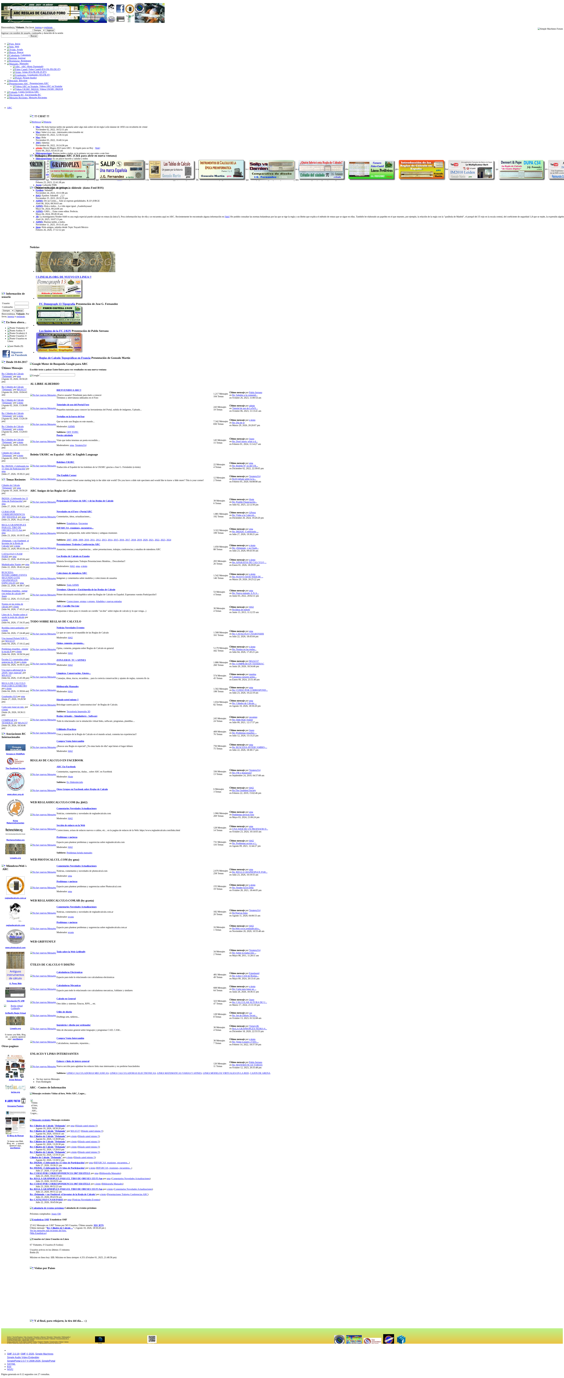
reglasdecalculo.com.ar (15, 898)
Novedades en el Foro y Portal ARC (74, 511)
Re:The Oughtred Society (244, 790)
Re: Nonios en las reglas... (244, 649)
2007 (69, 540)
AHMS (39, 201)
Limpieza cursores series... (244, 677)
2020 (145, 540)
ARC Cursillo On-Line (68, 606)
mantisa (252, 674)
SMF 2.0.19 (13, 1354)
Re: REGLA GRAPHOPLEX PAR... (249, 872)
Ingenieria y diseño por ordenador (74, 1025)
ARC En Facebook (66, 766)
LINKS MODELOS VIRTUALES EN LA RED (226, 1073)
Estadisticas (72, 523)
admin (39, 148)
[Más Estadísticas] (38, 1233)
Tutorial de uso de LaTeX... (245, 408)
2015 (116, 540)
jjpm (38, 227)
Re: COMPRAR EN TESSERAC (248, 663)
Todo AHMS (73, 585)
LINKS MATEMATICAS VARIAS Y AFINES (179, 1073)
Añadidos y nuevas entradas (109, 601)
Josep (4, 596)
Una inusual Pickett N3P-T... (15, 638)
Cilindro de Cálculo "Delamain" (11, 454)
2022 (157, 540)
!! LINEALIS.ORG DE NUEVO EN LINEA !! (63, 276)
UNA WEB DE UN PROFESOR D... (250, 829)
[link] (97, 148)
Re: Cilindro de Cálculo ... (244, 703)
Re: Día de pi (238, 422)
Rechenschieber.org (15, 840)
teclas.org (15, 1092)
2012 (98, 540)
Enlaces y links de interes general (73, 1061)
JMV (38, 142)
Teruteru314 (80, 445)
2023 (163, 540)
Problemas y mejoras (67, 837)
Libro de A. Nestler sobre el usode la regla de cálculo (14, 615)
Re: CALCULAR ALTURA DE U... (249, 1002)
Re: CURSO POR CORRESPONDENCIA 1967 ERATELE (60, 1173)
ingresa (38, 27)
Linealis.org (15, 858)
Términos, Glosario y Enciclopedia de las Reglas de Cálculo (86, 589)
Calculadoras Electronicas (70, 972)
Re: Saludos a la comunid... (245, 395)
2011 (92, 540)
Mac (38, 127)
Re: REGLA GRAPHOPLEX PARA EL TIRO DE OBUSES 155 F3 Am (66, 1178)
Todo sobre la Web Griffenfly (71, 951)
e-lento (20, 402)
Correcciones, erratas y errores (81, 601)
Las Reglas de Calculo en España (73, 556)
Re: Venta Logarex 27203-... (245, 1042)
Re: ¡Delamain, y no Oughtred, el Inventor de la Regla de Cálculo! (62, 1194)
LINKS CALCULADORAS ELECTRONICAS (133, 1073)
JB (37, 216)
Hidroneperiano (44, 153)
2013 (104, 540)
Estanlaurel (254, 973)
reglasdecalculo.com (15, 925)
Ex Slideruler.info (75, 782)
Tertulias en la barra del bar (71, 416)
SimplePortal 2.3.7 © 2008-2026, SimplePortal (31, 1361)
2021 (151, 540)
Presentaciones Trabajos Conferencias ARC (78, 544)
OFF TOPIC (73, 432)
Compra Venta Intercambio (70, 741)
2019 (139, 540)
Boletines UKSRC (65, 462)
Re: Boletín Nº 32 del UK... (245, 466)
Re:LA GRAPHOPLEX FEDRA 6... (249, 1028)
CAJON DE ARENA (260, 1073)
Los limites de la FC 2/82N (55, 330)
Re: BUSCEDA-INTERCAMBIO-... (249, 747)
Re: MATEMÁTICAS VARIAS (247, 1065)
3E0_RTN (99, 1225)
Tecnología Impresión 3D (78, 711)
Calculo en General (66, 998)
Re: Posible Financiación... (244, 502)
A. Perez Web (15, 983)
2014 (110, 540)
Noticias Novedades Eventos (70, 627)
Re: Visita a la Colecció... (244, 515)
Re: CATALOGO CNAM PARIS (248, 634)
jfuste (251, 499)
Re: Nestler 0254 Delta (243, 887)
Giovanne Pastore (15, 1106)
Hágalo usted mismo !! (68, 699)
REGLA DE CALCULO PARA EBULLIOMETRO (14, 684)
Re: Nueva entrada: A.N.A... (245, 593)
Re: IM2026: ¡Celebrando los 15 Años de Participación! (15, 467)
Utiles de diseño (64, 1012)
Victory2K (254, 1026)
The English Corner (67, 475)
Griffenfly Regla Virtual (15, 1013)
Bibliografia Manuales (68, 686)
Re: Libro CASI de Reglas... (245, 976)
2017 (127, 540)
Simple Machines (44, 1354)
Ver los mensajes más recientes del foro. (48, 1230)
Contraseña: (7, 307)
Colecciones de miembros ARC (72, 573)
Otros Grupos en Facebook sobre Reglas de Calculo (82, 789)
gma (19, 376)
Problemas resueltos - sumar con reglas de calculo (14, 592)
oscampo (253, 717)
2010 (86, 540)
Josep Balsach (15, 1080)
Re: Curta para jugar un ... (244, 989)
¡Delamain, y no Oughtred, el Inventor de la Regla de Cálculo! (15, 543)
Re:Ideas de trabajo (241, 609)
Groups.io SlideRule (15, 754)
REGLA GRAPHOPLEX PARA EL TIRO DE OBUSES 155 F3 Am (14, 527)
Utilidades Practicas (66, 729)
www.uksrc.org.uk (15, 794)
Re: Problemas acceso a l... (244, 843)
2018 (133, 540)
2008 (75, 540)
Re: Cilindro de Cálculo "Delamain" (48, 1125)
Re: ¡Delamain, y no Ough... (245, 548)
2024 (168, 540)
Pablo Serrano (255, 392)
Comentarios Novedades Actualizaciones (77, 808)
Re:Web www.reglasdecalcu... (246, 928)
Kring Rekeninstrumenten (15, 822)
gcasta (71, 917)
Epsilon (39, 190)
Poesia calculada (65, 435)
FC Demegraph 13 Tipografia (57, 303)
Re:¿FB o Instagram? (242, 773)
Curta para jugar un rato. (13, 707)
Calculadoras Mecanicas (69, 985)
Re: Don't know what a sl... (245, 441)
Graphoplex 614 (9, 696)
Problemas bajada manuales (79, 852)
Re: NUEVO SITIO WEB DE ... (247, 577)
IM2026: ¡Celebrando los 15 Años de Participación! (15, 499)
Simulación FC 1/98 (15, 1001)
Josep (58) (56, 1214)
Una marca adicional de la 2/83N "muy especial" (14, 671)
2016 (121, 540)
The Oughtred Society (15, 768)
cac (250, 1013)
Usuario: (6, 303)
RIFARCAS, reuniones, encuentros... (75, 528)
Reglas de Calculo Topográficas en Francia (65, 357)
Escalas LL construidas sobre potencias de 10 (15, 660)
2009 (80, 540)
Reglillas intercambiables (13, 628)
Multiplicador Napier (11, 564)
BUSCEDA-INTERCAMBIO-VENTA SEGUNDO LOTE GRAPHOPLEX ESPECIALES (14, 577)
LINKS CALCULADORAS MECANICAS (88, 1073)
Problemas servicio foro (243, 814)
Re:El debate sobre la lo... (244, 479)
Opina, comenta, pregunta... (70, 643)
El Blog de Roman (15, 1136)
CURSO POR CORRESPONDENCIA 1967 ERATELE (13, 514)
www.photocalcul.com (15, 947)
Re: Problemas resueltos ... (244, 733)
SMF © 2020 (27, 1354)
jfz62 (38, 195)
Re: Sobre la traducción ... (244, 953)
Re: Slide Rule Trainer (242, 719)
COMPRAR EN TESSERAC (9, 721)
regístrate (48, 27)
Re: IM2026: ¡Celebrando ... (245, 531)
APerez (252, 512)
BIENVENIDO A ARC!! (69, 390)
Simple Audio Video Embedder (23, 1357)
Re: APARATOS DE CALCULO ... (249, 562)
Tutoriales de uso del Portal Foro (73, 404)
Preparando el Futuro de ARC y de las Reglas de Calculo (85, 501)
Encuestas (83, 523)
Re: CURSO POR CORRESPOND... (250, 690)
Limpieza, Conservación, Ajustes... (74, 673)
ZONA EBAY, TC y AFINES (71, 660)
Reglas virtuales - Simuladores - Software (77, 716)
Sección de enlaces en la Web (71, 825)
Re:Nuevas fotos (240, 913)
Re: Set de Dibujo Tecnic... (244, 1015)
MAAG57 (22, 389)
